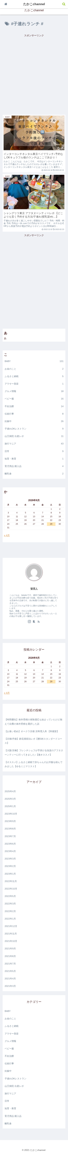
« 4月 (7, 535)
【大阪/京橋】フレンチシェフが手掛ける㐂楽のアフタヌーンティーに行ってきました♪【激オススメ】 (34, 752)
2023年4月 (10, 851)
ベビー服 (34, 398)
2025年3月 (10, 798)
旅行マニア (34, 443)
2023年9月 (10, 821)
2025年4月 (10, 791)
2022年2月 (10, 911)
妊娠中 (34, 421)
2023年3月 (10, 858)
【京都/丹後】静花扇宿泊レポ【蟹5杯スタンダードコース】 (33, 740)
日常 (34, 451)
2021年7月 (10, 963)
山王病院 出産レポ (34, 436)
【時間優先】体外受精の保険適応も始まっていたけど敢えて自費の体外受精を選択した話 (33, 721)
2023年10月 (11, 813)
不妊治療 (34, 406)
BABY (34, 361)
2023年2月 (10, 866)
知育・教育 (34, 458)
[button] (59, 586)
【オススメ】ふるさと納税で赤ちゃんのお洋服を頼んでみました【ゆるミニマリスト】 (33, 764)
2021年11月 (11, 933)
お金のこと (34, 368)
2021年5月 (10, 971)
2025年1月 (10, 806)
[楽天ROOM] (34, 622)
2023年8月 (10, 828)
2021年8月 (10, 956)
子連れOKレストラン (34, 428)
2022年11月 (11, 881)
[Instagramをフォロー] (29, 622)
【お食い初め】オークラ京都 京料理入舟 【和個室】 (32, 731)
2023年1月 (10, 873)
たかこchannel (34, 4)
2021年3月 (10, 986)
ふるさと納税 (34, 376)
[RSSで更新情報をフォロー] (39, 622)
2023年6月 (10, 843)
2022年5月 (10, 896)
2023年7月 (10, 836)
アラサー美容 (34, 383)
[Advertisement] (34, 72)
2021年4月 (10, 978)
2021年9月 (10, 948)
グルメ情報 (34, 391)
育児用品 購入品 (34, 466)
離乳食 (34, 473)
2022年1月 (10, 918)
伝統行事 (34, 413)
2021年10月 (11, 941)
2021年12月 (11, 926)
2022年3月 (10, 903)
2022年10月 (11, 888)
